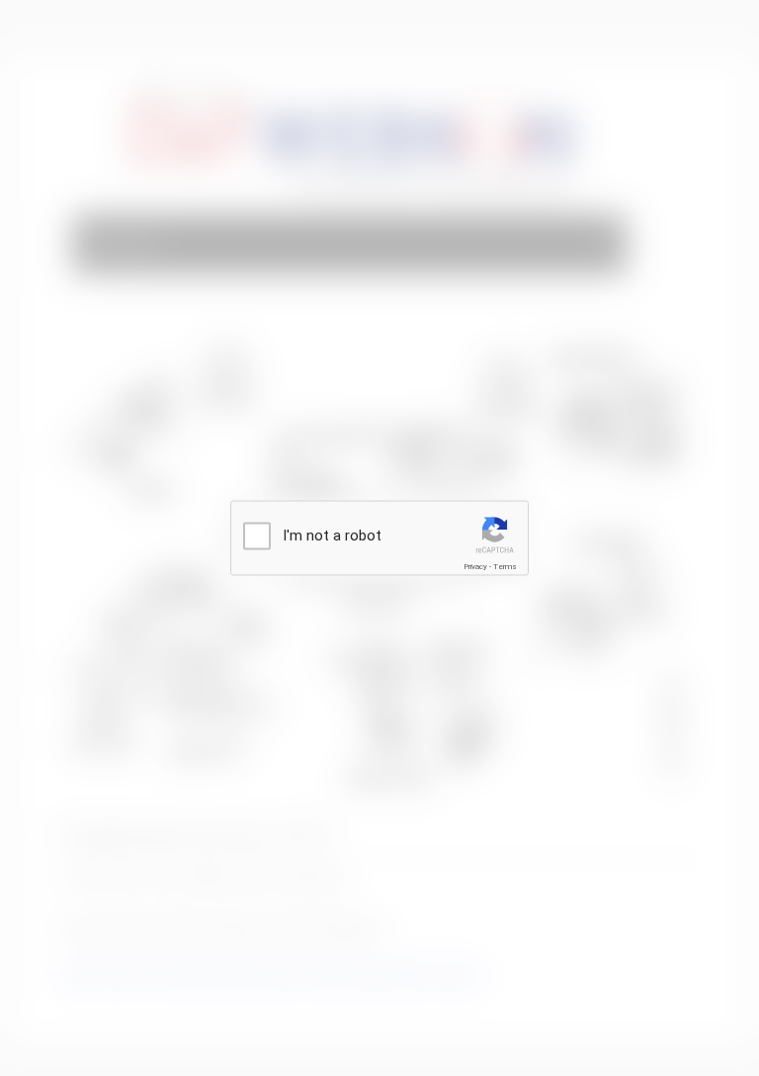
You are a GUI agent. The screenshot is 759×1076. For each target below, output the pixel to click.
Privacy (475, 566)
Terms (505, 566)
